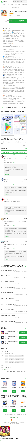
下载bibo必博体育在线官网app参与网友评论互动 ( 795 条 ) (14, 152)
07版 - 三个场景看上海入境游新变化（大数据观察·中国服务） (9, 287)
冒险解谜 (17, 362)
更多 (26, 148)
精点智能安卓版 (22, 387)
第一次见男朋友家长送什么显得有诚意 (9, 270)
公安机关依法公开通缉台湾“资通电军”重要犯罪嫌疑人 (9, 298)
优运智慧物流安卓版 (5, 387)
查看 (5, 391)
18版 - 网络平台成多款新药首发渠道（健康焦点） (9, 281)
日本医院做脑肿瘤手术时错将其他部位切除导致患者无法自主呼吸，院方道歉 (9, 293)
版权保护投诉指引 (14, 417)
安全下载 (21, 21)
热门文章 (14, 107)
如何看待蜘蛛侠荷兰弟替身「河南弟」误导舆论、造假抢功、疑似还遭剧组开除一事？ (9, 310)
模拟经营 (11, 362)
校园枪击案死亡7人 (6, 276)
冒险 (16, 356)
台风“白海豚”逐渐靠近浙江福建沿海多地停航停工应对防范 (9, 321)
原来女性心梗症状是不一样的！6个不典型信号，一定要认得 (9, 304)
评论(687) (8, 107)
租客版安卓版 (23, 406)
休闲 (6, 356)
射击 (6, 362)
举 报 (0, 441)
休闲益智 (11, 359)
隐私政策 (6, 369)
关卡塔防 (17, 359)
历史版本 (20, 107)
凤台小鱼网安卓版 (14, 406)
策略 (6, 359)
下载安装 (18, 15)
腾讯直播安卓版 (5, 406)
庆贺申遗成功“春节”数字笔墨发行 (9, 315)
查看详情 (23, 332)
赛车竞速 (21, 356)
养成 (22, 359)
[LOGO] (4, 2)
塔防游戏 (11, 356)
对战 (22, 362)
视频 (25, 107)
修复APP (14, 387)
